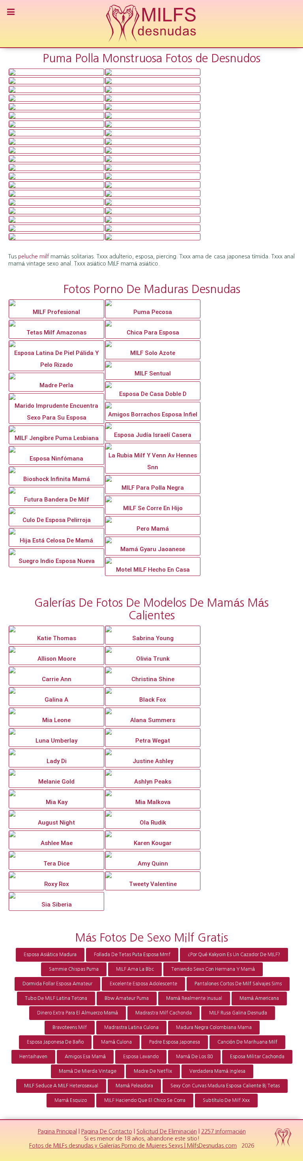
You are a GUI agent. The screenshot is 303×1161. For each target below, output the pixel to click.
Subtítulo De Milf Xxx (226, 1100)
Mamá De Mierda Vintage (87, 1071)
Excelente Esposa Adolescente (143, 983)
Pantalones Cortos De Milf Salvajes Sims (238, 983)
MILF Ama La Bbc (135, 969)
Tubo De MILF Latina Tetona (56, 998)
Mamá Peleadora (134, 1085)
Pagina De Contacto (106, 1131)
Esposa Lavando (141, 1056)
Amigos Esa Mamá (85, 1056)
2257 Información (223, 1131)
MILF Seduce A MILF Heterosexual (61, 1085)
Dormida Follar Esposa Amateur (57, 983)
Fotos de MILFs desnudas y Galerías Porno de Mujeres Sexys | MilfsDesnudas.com (133, 1145)
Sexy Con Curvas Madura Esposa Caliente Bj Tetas (225, 1085)
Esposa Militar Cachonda (257, 1056)
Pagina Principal (57, 1131)
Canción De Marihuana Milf (247, 1042)
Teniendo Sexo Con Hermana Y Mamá (213, 969)
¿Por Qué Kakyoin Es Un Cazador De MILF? (234, 954)
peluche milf (33, 256)
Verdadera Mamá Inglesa (217, 1071)
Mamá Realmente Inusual (194, 998)
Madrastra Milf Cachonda (163, 1013)
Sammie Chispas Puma (74, 969)
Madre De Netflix (153, 1071)
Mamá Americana (259, 998)
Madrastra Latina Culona (131, 1027)
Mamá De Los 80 (194, 1056)
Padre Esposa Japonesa (174, 1042)
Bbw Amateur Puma (127, 998)
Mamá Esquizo (70, 1100)
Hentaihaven (33, 1056)
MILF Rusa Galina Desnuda (238, 1013)
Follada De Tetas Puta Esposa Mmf (132, 954)
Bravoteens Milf (69, 1027)
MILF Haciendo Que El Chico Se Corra (144, 1100)
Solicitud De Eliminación (167, 1131)
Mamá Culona (116, 1042)
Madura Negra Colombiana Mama (214, 1027)
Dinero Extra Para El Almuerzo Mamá (77, 1013)
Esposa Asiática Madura (50, 954)
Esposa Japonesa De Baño (55, 1042)
